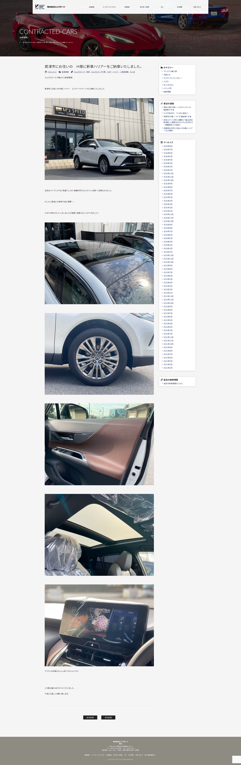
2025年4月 (168, 200)
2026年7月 (168, 149)
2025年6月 (168, 194)
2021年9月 (168, 347)
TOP (21, 42)
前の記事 (90, 717)
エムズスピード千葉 (98, 72)
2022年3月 (168, 327)
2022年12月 (169, 296)
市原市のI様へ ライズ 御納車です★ (177, 116)
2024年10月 (169, 221)
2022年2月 (168, 330)
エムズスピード (79, 72)
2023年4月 (168, 282)
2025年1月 (168, 211)
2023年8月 (168, 269)
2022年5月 (168, 320)
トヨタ (109, 72)
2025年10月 (169, 180)
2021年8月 (168, 350)
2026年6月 (168, 153)
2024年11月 (169, 218)
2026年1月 (168, 170)
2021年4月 (168, 364)
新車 (88, 72)
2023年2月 (168, 289)
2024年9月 (168, 224)
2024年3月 (168, 245)
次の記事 (108, 717)
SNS (162, 7)
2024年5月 (168, 238)
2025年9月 (168, 183)
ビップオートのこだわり (109, 7)
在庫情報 (126, 7)
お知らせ (167, 74)
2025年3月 (168, 204)
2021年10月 (169, 344)
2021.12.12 (52, 72)
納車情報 (65, 72)
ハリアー (116, 72)
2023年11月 (169, 258)
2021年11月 (169, 340)
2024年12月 (169, 214)
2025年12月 (169, 173)
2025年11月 (169, 177)
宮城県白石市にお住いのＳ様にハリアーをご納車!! (178, 129)
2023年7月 (168, 272)
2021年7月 (168, 354)
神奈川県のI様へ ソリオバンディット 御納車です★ (177, 108)
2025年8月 (168, 187)
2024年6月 (168, 235)
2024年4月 (168, 241)
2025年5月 (168, 197)
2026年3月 (168, 163)
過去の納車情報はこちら (173, 383)
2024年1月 (168, 252)
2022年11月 (169, 299)
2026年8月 (168, 146)
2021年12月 (169, 337)
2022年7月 (168, 313)
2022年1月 (168, 333)
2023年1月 (168, 293)
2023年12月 (169, 255)
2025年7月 (168, 190)
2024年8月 (168, 228)
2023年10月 (169, 262)
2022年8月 (168, 310)
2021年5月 (168, 361)
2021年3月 (168, 368)
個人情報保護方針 (150, 755)
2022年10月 (169, 303)
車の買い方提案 (144, 7)
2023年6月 (168, 275)
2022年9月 (168, 306)
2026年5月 (168, 156)
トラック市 (168, 88)
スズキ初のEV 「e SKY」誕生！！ (176, 113)
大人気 (132, 72)
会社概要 (179, 7)
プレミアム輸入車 (170, 71)
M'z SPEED (168, 85)
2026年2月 (168, 166)
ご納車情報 (124, 72)
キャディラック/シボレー (173, 78)
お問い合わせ (197, 7)
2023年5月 (168, 279)
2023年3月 (168, 286)
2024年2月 (168, 248)
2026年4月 (168, 159)
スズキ (166, 81)
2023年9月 (168, 265)
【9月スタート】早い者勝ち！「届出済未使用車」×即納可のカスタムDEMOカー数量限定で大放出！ (178, 122)
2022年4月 (168, 323)
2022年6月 (168, 316)
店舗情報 (91, 7)
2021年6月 (168, 357)
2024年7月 (168, 231)
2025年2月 (168, 207)
